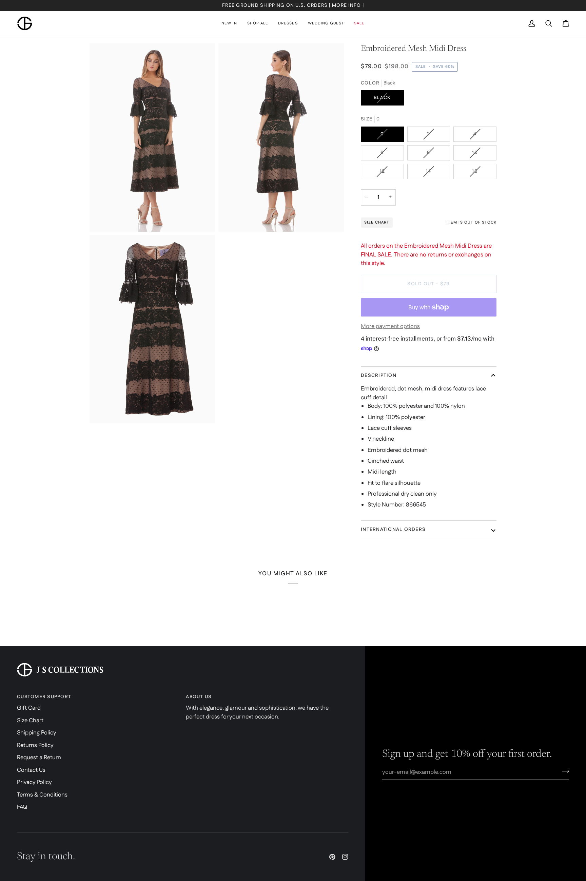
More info (346, 5)
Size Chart (30, 720)
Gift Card (29, 708)
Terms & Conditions (42, 795)
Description (378, 375)
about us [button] (199, 696)
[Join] (563, 771)
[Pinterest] (332, 857)
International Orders (393, 529)
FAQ (22, 807)
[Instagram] (345, 857)
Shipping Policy (36, 733)
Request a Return (39, 757)
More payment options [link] (390, 326)
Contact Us (31, 770)
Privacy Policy (34, 782)
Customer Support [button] (44, 696)
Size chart (376, 222)
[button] (257, 23)
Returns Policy (35, 745)
